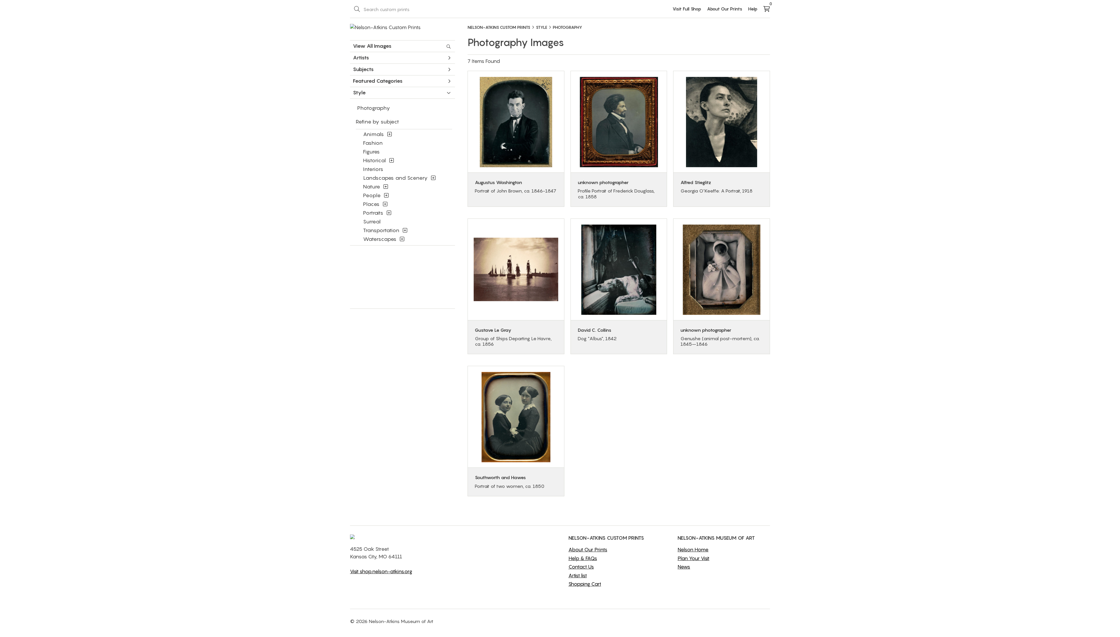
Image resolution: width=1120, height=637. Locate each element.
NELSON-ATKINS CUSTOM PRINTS (499, 27)
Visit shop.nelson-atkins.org (381, 571)
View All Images (372, 46)
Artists (361, 57)
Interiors (373, 169)
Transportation (381, 230)
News (684, 567)
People (372, 195)
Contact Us (581, 567)
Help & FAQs (582, 558)
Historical (374, 160)
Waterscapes (379, 239)
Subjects (363, 69)
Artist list (577, 575)
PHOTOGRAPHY (567, 27)
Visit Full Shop (687, 8)
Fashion (373, 143)
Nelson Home (693, 550)
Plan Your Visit (693, 558)
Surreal (372, 221)
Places (371, 204)
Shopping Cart (584, 584)
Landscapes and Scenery (395, 178)
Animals (373, 134)
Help (752, 8)
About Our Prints (724, 8)
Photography (373, 108)
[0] (766, 9)
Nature (371, 186)
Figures (371, 152)
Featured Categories (377, 81)
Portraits (373, 213)
